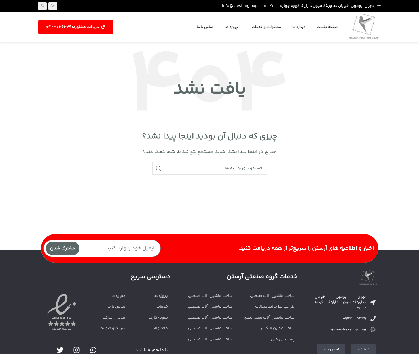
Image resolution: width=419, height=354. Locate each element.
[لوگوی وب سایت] (364, 27)
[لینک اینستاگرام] (52, 6)
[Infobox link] (248, 6)
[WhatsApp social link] (42, 6)
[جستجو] (158, 168)
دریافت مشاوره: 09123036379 (72, 27)
